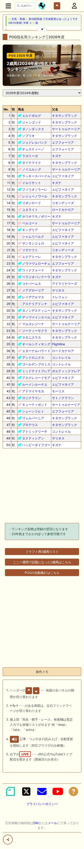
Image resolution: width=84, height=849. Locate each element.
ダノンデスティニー (36, 310)
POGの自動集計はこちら (42, 573)
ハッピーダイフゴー (36, 445)
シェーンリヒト (33, 411)
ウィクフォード (33, 270)
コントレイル (61, 357)
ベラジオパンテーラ (36, 277)
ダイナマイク (31, 162)
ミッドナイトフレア (36, 371)
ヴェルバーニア (33, 418)
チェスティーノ (33, 149)
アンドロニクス (33, 357)
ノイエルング (31, 169)
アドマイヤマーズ (64, 283)
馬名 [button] (21, 109)
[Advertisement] (42, 486)
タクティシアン (33, 438)
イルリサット (31, 183)
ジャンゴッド (31, 122)
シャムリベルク (33, 236)
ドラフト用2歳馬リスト (42, 551)
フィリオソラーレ (34, 189)
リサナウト (30, 250)
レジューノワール (34, 196)
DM (35, 823)
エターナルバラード (36, 351)
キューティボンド (34, 404)
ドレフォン (60, 297)
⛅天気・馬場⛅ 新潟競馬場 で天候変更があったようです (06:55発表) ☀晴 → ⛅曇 (43, 20)
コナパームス (31, 283)
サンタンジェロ (33, 243)
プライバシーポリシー (42, 804)
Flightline (58, 344)
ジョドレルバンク (34, 142)
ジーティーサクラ (34, 331)
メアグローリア (33, 290)
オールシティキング (36, 344)
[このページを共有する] (8, 840)
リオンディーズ (63, 203)
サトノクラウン (63, 398)
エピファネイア (63, 176)
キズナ (56, 156)
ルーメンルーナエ (34, 384)
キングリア (30, 230)
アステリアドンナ (34, 304)
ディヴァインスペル (36, 317)
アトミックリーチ (34, 431)
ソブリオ (28, 136)
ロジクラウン (31, 398)
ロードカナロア (63, 210)
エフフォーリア (63, 142)
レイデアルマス (33, 297)
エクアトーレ (31, 257)
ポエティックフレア (66, 371)
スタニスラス (31, 337)
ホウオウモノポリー (36, 216)
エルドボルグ (31, 115)
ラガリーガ (30, 156)
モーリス (58, 391)
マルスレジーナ (33, 324)
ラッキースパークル (36, 176)
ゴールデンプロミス (36, 364)
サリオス (58, 290)
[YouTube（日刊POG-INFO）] (57, 791)
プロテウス (30, 425)
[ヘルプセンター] (73, 791)
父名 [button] (55, 109)
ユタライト (30, 210)
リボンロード (31, 203)
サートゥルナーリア (66, 129)
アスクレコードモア (36, 378)
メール (52, 823)
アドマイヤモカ (33, 391)
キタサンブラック (64, 115)
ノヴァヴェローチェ (36, 263)
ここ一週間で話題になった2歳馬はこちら (42, 562)
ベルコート (30, 223)
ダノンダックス (33, 129)
